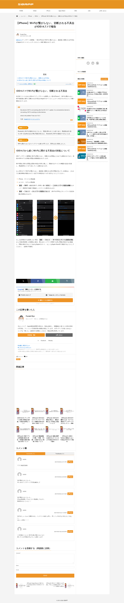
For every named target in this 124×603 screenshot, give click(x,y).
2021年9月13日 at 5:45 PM (60, 531)
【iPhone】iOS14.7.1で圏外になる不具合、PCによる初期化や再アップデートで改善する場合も (55, 584)
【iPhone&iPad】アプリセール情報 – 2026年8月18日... (97, 149)
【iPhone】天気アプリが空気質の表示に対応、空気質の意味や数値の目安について (23, 439)
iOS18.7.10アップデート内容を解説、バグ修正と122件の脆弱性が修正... (96, 158)
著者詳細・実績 (31, 335)
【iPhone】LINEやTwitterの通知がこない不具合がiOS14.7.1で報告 (67, 439)
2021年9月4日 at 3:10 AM (61, 494)
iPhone (48, 11)
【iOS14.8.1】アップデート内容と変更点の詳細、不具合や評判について (23, 420)
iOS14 (18, 359)
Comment (18, 553)
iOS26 (34, 11)
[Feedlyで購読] (52, 281)
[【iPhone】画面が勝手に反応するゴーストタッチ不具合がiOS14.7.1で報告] (52, 433)
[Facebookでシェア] (38, 281)
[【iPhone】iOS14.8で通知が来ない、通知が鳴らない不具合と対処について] (52, 414)
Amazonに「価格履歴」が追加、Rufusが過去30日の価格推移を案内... (97, 142)
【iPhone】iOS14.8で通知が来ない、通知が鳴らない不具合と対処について (52, 420)
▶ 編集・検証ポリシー (24, 345)
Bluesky (51, 340)
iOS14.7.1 (19, 40)
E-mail (17, 569)
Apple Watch (62, 11)
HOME (21, 11)
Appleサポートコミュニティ (32, 119)
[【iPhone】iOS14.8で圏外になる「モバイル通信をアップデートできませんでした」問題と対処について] (67, 414)
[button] (67, 281)
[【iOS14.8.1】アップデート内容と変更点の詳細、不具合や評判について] (23, 414)
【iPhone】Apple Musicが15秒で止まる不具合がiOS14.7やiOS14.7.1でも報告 (35, 584)
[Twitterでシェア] (23, 281)
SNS (75, 11)
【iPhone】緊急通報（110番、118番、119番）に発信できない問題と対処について (38, 439)
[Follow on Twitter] (88, 63)
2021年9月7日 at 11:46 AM (60, 512)
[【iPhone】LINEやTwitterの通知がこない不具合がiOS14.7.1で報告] (67, 433)
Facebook (43, 340)
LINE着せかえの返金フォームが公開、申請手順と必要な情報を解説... (97, 118)
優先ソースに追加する (46, 300)
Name (17, 565)
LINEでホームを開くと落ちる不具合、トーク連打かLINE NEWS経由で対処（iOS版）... (97, 134)
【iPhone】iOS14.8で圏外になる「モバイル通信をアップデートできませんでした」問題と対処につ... (67, 421)
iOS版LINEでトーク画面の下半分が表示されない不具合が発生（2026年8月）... (97, 94)
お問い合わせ (102, 11)
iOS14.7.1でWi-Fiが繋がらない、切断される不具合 (33, 78)
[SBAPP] (25, 5)
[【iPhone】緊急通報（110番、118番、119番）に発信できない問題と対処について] (38, 433)
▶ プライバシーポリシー (24, 347)
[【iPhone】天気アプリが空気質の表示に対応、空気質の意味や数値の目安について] (23, 433)
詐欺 (89, 11)
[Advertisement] (45, 58)
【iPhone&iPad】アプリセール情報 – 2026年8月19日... (97, 126)
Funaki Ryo (23, 34)
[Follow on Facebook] (92, 63)
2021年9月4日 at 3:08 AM (61, 477)
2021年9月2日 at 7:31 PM (61, 462)
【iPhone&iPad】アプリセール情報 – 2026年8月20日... (97, 102)
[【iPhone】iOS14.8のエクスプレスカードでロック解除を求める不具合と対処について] (38, 414)
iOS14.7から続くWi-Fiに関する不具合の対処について (34, 80)
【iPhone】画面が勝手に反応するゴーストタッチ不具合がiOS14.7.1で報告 (52, 439)
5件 (26, 356)
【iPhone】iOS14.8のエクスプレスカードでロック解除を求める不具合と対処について (38, 420)
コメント (20, 356)
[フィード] (97, 63)
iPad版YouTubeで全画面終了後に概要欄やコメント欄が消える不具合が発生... (97, 110)
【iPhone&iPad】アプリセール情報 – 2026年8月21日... (97, 86)
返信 (71, 462)
